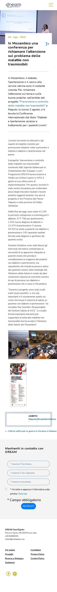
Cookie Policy (37, 558)
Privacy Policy (37, 554)
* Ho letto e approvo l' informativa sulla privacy (30, 491)
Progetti (9, 554)
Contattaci (36, 550)
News (53, 419)
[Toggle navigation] (52, 5)
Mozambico (43, 419)
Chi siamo (10, 550)
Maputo (32, 419)
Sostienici (10, 562)
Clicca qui (22, 493)
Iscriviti (28, 506)
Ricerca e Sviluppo (14, 558)
